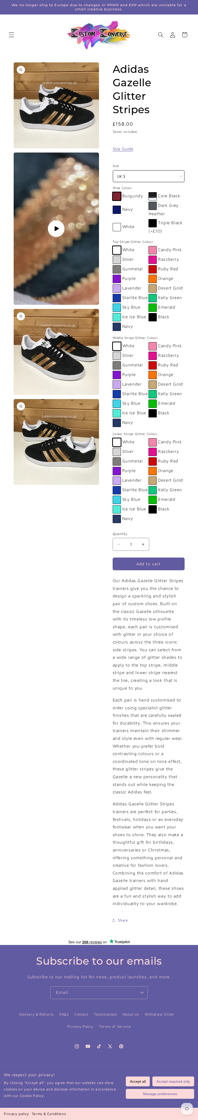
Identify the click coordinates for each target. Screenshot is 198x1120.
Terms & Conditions (49, 1113)
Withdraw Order (160, 1014)
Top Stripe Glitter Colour (133, 242)
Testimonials (105, 1014)
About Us (131, 1014)
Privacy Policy (80, 1026)
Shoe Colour (123, 188)
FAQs (64, 1014)
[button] (11, 35)
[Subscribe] (141, 992)
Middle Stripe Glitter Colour (135, 338)
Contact (81, 1014)
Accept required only (173, 1081)
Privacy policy (16, 1113)
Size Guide (123, 148)
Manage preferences (160, 1094)
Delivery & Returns (36, 1014)
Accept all (138, 1081)
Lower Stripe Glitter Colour (135, 434)
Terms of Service (115, 1026)
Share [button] (123, 920)
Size (116, 166)
